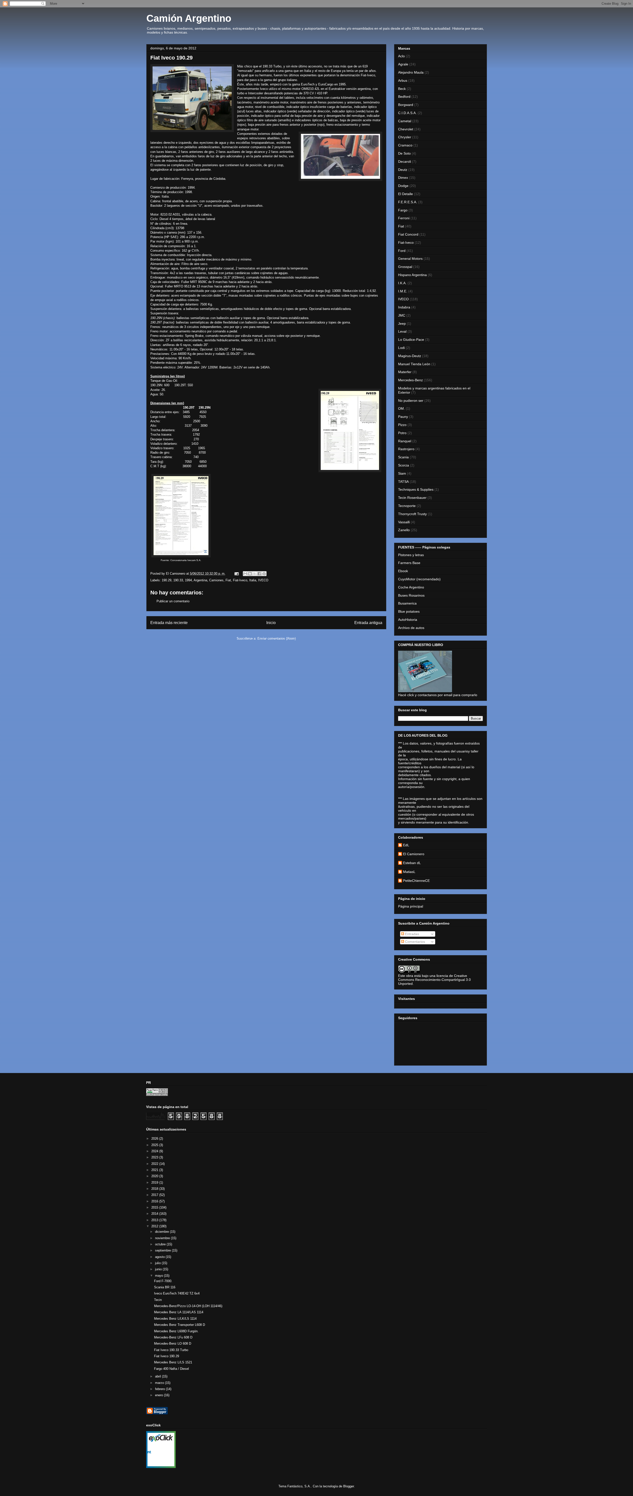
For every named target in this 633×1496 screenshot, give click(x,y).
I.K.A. (402, 283)
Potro (402, 433)
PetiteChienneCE (416, 881)
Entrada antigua (368, 623)
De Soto (404, 153)
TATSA (403, 482)
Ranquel (404, 441)
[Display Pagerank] (157, 1095)
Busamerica (407, 603)
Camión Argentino (188, 18)
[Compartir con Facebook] (259, 573)
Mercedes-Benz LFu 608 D (173, 1337)
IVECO (263, 580)
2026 (155, 1138)
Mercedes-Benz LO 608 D (172, 1343)
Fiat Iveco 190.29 (166, 1356)
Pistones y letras (411, 555)
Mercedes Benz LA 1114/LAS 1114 (178, 1312)
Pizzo (402, 425)
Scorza (403, 465)
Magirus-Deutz (409, 356)
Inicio (271, 623)
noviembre (163, 1238)
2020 (155, 1176)
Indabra (404, 307)
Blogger (348, 1486)
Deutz (402, 170)
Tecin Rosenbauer (412, 498)
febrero (160, 1389)
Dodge (403, 186)
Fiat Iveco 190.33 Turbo (171, 1350)
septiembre (163, 1250)
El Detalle (405, 194)
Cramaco (405, 145)
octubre (161, 1244)
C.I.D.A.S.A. (407, 113)
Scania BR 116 (164, 1287)
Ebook (403, 571)
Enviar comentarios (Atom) (276, 638)
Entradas (411, 934)
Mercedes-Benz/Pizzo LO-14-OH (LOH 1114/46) (188, 1306)
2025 (155, 1145)
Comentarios (414, 942)
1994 (188, 580)
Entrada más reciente (169, 623)
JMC (401, 315)
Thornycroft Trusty (412, 514)
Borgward (405, 105)
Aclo (401, 56)
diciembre (162, 1231)
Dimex (403, 178)
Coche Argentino (411, 587)
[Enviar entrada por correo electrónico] (236, 573)
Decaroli (404, 161)
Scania (403, 457)
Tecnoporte (407, 506)
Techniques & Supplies (415, 489)
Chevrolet (405, 129)
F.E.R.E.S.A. (407, 202)
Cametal (404, 121)
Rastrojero (406, 449)
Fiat (228, 580)
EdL (406, 845)
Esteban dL (412, 863)
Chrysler (404, 137)
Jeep (402, 323)
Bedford (404, 97)
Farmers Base (409, 563)
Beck (402, 89)
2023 (155, 1157)
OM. (401, 408)
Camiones (216, 580)
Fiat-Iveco (240, 580)
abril (158, 1376)
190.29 (166, 580)
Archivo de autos (411, 628)
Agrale (403, 64)
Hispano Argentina (412, 275)
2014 (155, 1213)
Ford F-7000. (163, 1281)
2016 (155, 1201)
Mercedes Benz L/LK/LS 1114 (175, 1318)
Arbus (402, 80)
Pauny (403, 417)
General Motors (410, 259)
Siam (402, 473)
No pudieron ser (410, 401)
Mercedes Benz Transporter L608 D (179, 1325)
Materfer (404, 372)
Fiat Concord (408, 234)
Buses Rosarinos (411, 595)
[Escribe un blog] (250, 573)
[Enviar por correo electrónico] (245, 573)
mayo (159, 1275)
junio (159, 1269)
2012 (155, 1226)
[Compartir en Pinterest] (264, 573)
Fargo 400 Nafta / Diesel (171, 1369)
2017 (155, 1195)
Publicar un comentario (173, 601)
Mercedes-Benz (410, 380)
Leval (402, 331)
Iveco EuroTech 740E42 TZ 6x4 (177, 1293)
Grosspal (405, 267)
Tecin (158, 1300)
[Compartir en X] (254, 573)
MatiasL (409, 872)
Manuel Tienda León (414, 364)
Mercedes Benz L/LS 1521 (173, 1362)
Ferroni (403, 218)
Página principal (410, 906)
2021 (155, 1170)
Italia (252, 580)
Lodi (401, 348)
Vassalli (404, 522)
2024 (155, 1151)
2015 (155, 1207)
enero (159, 1395)
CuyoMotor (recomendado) (419, 579)
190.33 (178, 580)
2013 (155, 1220)
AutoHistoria (407, 620)
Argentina (200, 580)
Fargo (402, 210)
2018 (155, 1189)
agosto (160, 1257)
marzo (160, 1383)
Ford (402, 251)
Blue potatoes (409, 611)
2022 (155, 1164)
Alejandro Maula (411, 72)
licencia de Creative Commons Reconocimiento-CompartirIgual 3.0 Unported (434, 980)
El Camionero (413, 854)
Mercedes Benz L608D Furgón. (176, 1331)
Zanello (404, 530)
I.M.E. (402, 291)
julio (158, 1263)
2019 (155, 1182)
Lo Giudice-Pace (411, 340)
